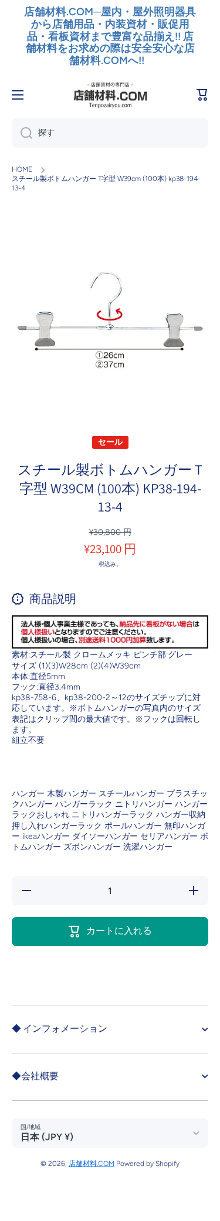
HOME (22, 169)
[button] (202, 95)
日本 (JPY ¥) (47, 1136)
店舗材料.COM (91, 1163)
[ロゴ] (110, 95)
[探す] (22, 133)
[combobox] (110, 133)
